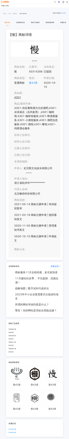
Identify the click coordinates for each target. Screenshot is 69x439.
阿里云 (4, 13)
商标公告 (19, 249)
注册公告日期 (22, 154)
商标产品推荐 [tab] (35, 22)
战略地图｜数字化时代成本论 (32, 288)
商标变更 (11, 345)
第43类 (33, 82)
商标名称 (19, 66)
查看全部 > (55, 266)
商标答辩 (11, 339)
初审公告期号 (22, 135)
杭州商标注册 (12, 432)
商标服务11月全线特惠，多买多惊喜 (36, 272)
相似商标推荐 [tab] (50, 22)
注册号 (33, 66)
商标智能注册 (12, 329)
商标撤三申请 (12, 342)
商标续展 (11, 332)
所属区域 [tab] (63, 22)
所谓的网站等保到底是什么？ (32, 304)
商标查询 (11, 352)
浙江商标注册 (12, 429)
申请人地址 (20, 178)
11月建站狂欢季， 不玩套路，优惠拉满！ (36, 280)
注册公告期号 (22, 148)
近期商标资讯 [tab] (20, 22)
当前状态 (49, 66)
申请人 (18, 168)
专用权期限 (20, 161)
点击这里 (64, 13)
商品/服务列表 (22, 103)
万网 (9, 13)
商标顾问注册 (12, 348)
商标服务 (15, 13)
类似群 (18, 93)
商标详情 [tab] (7, 22)
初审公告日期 (22, 141)
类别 (31, 78)
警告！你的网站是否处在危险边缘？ (36, 310)
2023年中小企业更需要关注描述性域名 (36, 296)
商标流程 (19, 199)
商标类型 (19, 78)
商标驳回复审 (12, 335)
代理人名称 (20, 189)
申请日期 (49, 78)
